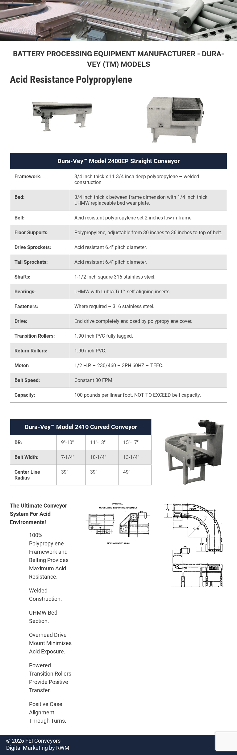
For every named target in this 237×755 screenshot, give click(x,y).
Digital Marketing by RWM (37, 748)
